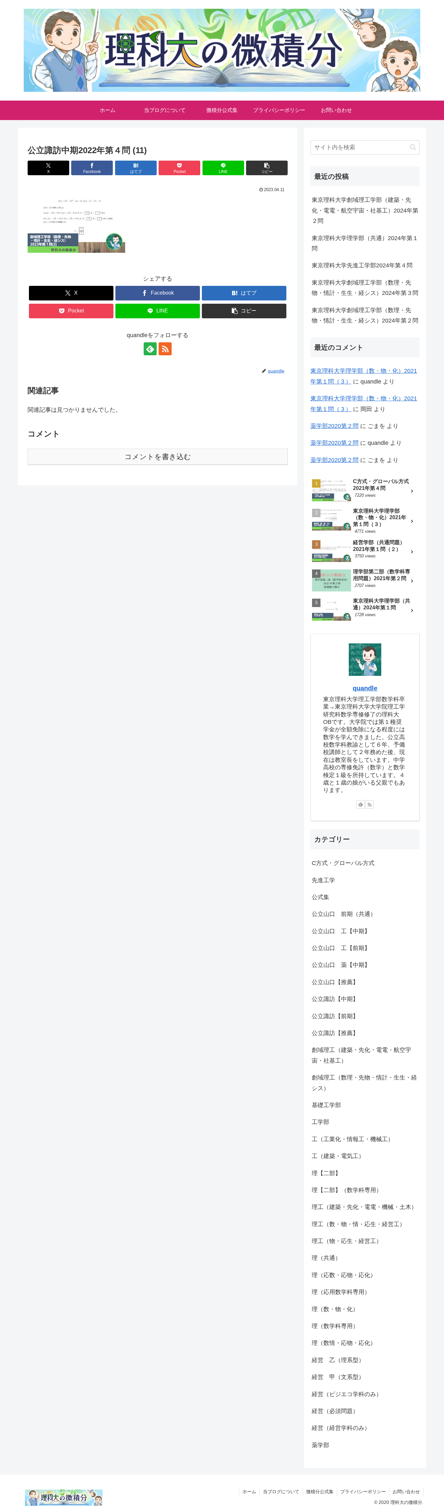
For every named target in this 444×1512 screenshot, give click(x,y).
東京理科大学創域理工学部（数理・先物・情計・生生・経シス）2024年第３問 (365, 287)
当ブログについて (281, 1491)
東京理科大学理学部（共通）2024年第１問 (365, 243)
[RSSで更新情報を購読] (165, 348)
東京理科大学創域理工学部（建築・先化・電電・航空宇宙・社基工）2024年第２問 (365, 210)
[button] (267, 168)
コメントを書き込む (157, 457)
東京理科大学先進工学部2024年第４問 (362, 265)
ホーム (249, 1491)
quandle (365, 688)
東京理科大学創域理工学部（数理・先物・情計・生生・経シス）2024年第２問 (365, 315)
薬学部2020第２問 (334, 426)
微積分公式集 (319, 1491)
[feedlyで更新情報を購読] (150, 348)
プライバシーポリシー (363, 1491)
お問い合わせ (406, 1491)
